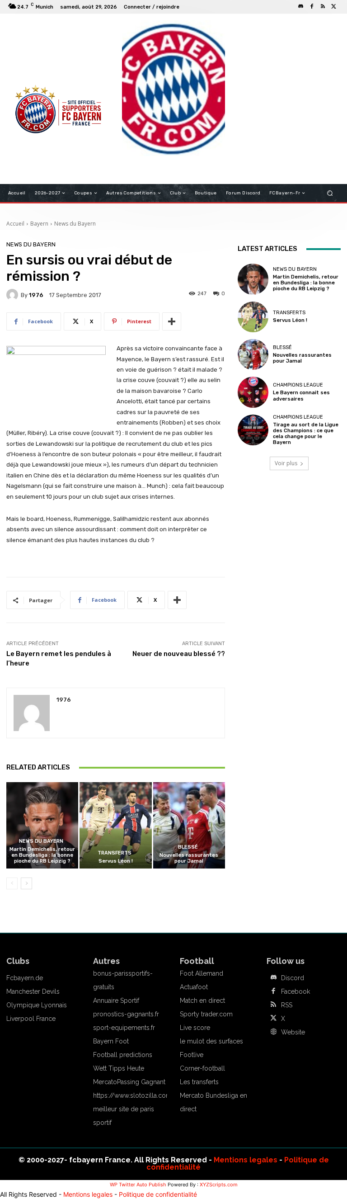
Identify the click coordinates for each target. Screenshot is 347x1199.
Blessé (188, 847)
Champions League (298, 384)
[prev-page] (12, 883)
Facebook (295, 991)
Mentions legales (245, 1160)
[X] (333, 6)
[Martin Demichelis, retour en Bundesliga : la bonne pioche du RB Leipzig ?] (42, 825)
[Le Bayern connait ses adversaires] (253, 392)
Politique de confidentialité (158, 1194)
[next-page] (26, 883)
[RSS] (322, 6)
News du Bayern (75, 223)
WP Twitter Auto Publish (138, 1184)
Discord (292, 978)
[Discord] (300, 6)
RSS (286, 1005)
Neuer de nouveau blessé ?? (178, 654)
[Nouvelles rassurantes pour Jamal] (189, 825)
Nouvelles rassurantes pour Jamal (188, 858)
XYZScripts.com (219, 1184)
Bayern (39, 223)
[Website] (273, 1032)
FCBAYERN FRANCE (40, 58)
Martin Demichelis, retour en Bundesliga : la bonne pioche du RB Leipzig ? (42, 855)
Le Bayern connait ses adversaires (301, 395)
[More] (171, 321)
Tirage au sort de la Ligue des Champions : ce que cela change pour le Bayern (305, 434)
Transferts (114, 852)
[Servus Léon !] (115, 825)
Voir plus (286, 463)
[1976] (13, 295)
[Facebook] (311, 6)
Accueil (15, 223)
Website (293, 1032)
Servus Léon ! (115, 861)
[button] (330, 193)
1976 (36, 295)
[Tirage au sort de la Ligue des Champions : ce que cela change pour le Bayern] (253, 430)
